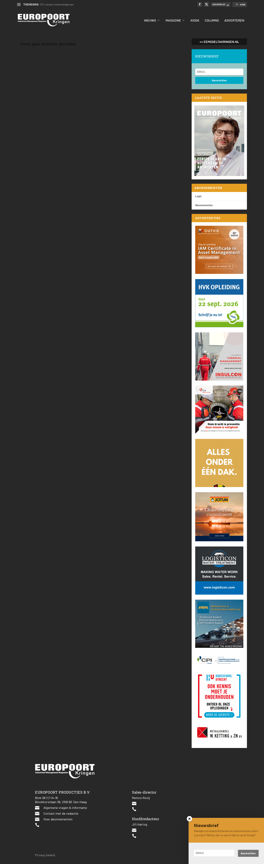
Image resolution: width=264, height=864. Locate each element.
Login (198, 196)
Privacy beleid (45, 855)
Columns (212, 20)
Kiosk (195, 20)
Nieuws (150, 20)
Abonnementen (204, 205)
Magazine (173, 20)
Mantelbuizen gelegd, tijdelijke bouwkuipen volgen (67, 4)
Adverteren (234, 20)
